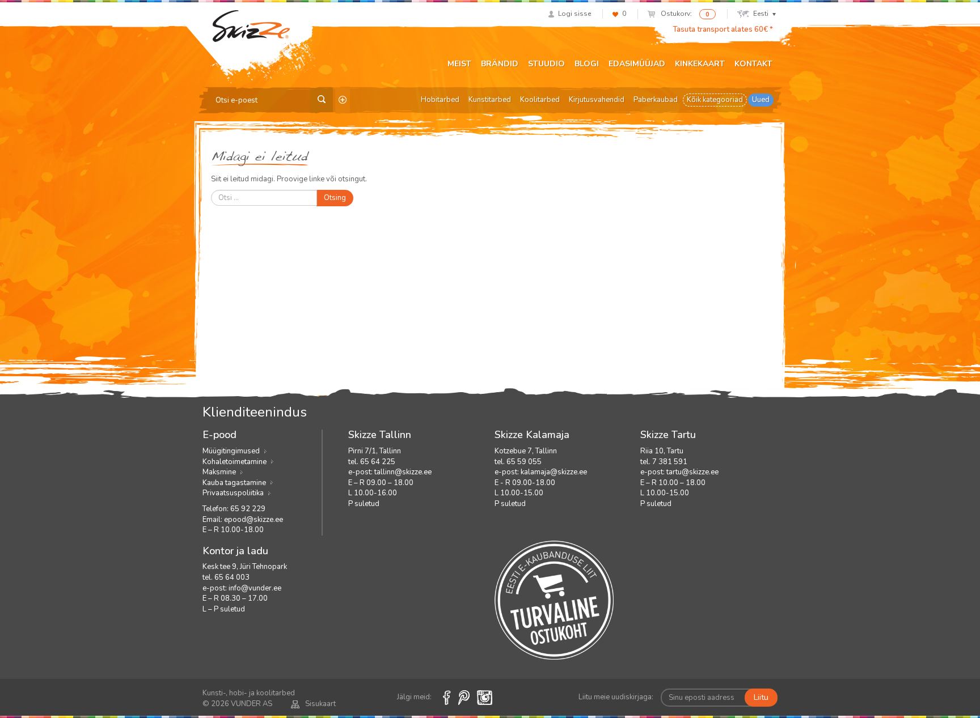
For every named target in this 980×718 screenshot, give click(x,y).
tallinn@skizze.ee (403, 472)
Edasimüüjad (637, 63)
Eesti (760, 13)
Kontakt (753, 63)
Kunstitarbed (489, 100)
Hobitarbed (440, 100)
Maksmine (219, 472)
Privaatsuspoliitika (233, 493)
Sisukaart (320, 704)
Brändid (499, 63)
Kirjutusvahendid (596, 100)
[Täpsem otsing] (342, 100)
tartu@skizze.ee (692, 472)
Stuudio (546, 63)
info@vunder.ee (255, 588)
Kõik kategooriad (715, 100)
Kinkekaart (700, 63)
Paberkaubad (655, 100)
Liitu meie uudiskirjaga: (615, 697)
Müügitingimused (231, 451)
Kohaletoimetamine (234, 462)
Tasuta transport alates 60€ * (723, 29)
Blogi (587, 63)
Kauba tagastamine (234, 483)
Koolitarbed (540, 100)
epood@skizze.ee (253, 520)
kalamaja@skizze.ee (554, 472)
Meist (459, 63)
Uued (761, 100)
